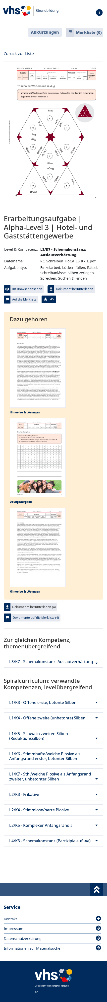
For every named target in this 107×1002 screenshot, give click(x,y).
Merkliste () (89, 32)
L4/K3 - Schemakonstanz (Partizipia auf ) (50, 841)
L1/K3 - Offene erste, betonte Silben (42, 702)
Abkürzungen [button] (45, 32)
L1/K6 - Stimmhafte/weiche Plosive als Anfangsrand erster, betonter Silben (44, 756)
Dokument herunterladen (74, 289)
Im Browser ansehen (27, 289)
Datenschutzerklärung (23, 938)
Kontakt (10, 918)
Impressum (13, 928)
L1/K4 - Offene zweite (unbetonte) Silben (47, 718)
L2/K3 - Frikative (24, 794)
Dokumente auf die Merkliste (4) (36, 618)
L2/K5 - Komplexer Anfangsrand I (40, 825)
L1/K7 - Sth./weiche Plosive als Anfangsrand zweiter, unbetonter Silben (50, 776)
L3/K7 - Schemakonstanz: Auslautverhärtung (51, 661)
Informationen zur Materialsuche (32, 948)
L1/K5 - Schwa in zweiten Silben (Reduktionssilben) (38, 736)
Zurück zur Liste (19, 53)
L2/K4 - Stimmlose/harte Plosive (39, 810)
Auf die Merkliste (24, 299)
